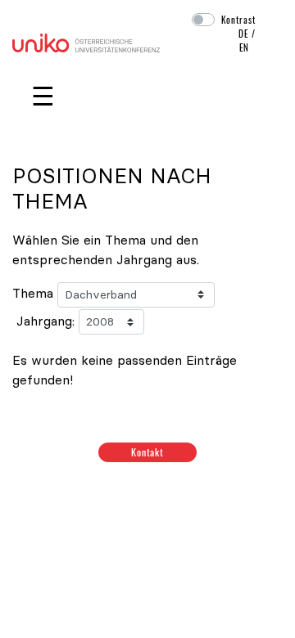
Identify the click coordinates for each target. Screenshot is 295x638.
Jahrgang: (45, 320)
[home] (86, 41)
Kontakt (148, 452)
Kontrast (238, 19)
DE (243, 33)
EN (244, 47)
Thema (32, 293)
